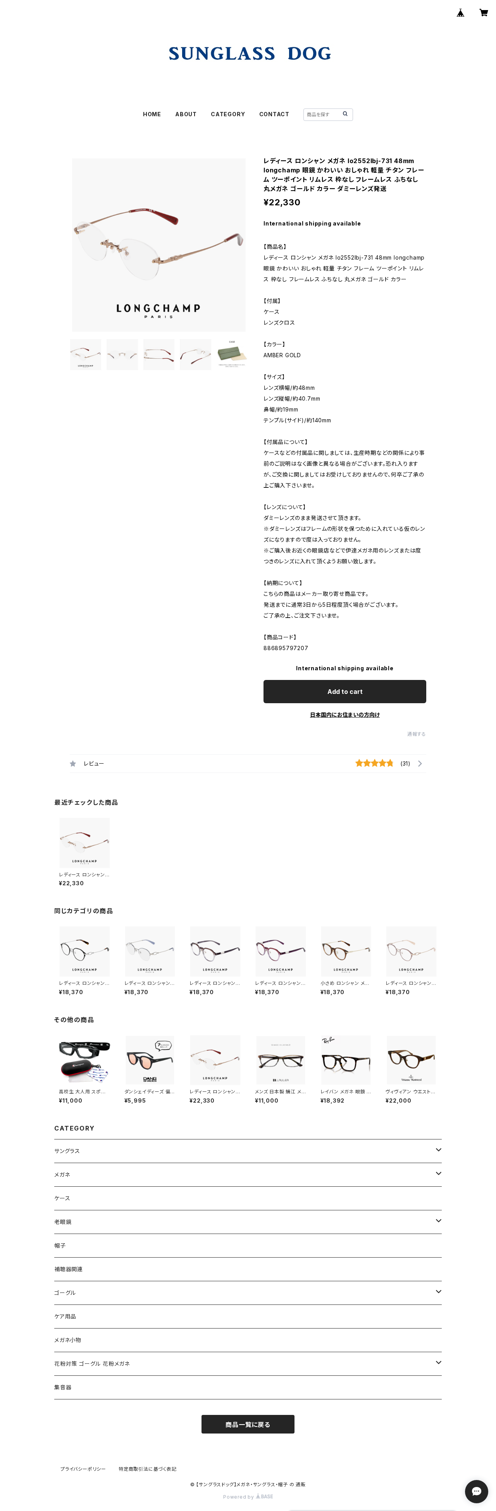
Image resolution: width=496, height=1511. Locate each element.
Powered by (239, 1497)
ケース (62, 1198)
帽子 (60, 1245)
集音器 (62, 1387)
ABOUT (186, 114)
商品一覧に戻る (248, 1424)
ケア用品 (65, 1316)
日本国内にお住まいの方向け (345, 714)
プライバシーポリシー (83, 1469)
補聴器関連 (68, 1269)
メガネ (62, 1174)
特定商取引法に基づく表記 (148, 1469)
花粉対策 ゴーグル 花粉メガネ (92, 1363)
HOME (152, 114)
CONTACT (274, 114)
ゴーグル (65, 1292)
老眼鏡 (62, 1221)
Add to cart (345, 691)
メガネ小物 (67, 1340)
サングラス (67, 1151)
